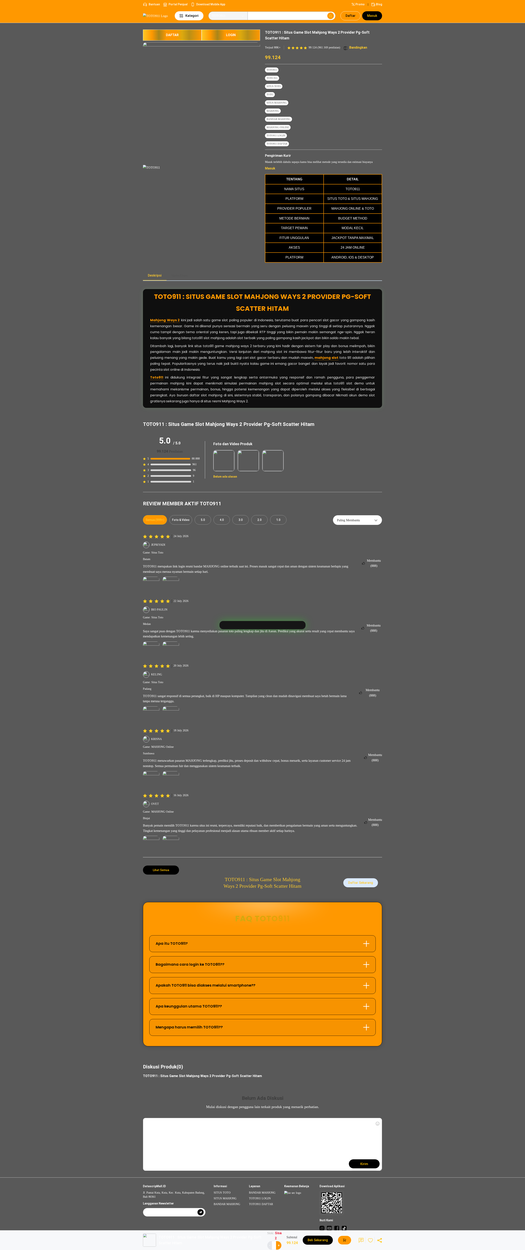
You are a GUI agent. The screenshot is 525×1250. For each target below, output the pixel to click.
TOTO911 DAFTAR (277, 143)
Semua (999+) (155, 520)
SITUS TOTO (274, 86)
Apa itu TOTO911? (172, 943)
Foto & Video (180, 520)
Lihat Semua (161, 870)
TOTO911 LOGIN (276, 135)
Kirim (364, 1164)
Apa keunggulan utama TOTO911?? (189, 1006)
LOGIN (231, 35)
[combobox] (357, 520)
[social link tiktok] (344, 1228)
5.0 (203, 520)
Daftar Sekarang (360, 883)
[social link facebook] (336, 1228)
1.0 (278, 520)
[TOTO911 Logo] (156, 15)
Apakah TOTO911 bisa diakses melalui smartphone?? (205, 985)
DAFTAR (172, 35)
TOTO (270, 94)
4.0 (222, 520)
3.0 (241, 520)
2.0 (259, 520)
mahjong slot (326, 357)
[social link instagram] (322, 1228)
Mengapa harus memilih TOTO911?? (189, 1027)
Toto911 (156, 377)
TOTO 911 (272, 78)
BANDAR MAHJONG (278, 119)
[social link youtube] (329, 1228)
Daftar (350, 16)
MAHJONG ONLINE (278, 127)
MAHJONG (273, 111)
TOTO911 (272, 70)
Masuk (372, 16)
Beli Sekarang (318, 1240)
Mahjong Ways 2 (165, 320)
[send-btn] (200, 1212)
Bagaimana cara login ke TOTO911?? (190, 964)
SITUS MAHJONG (277, 102)
